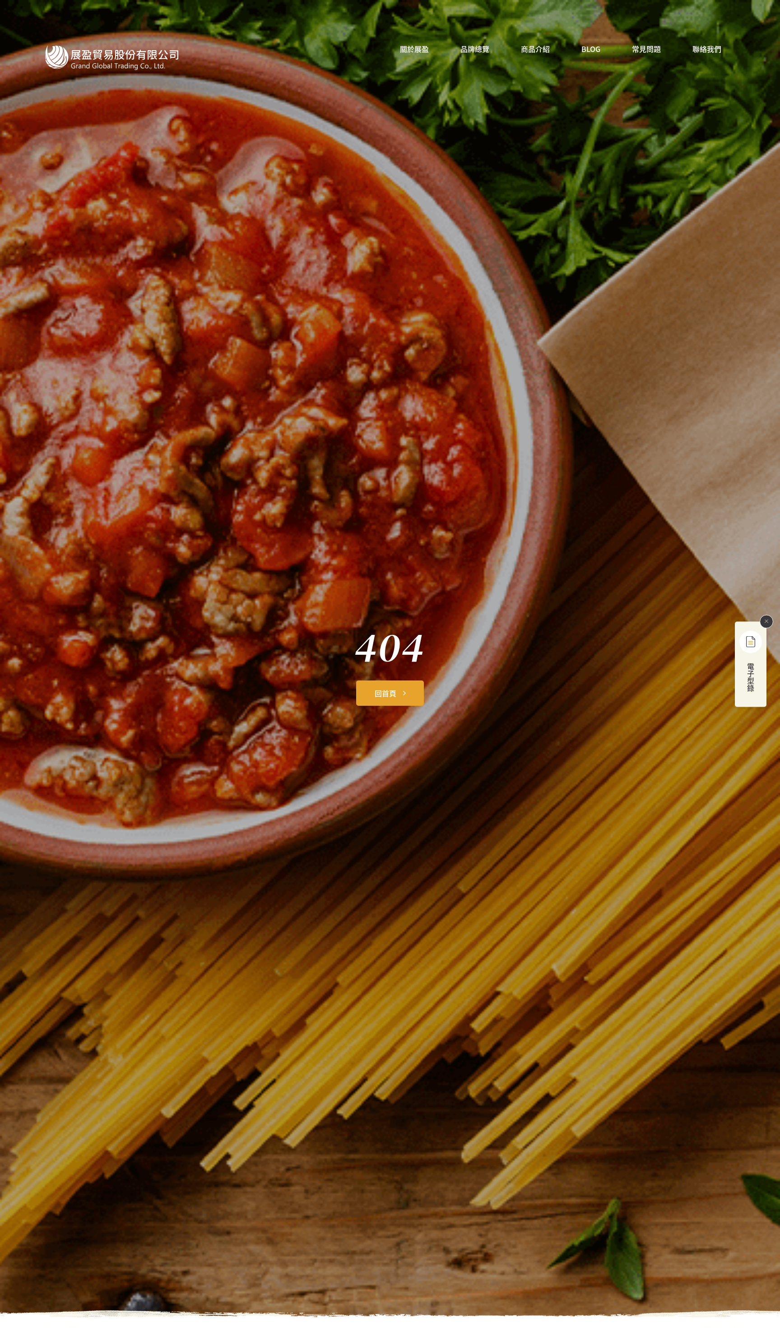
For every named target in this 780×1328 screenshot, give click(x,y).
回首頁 (385, 693)
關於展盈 (414, 49)
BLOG (590, 49)
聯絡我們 (706, 49)
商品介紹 (535, 49)
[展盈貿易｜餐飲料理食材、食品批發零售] (111, 57)
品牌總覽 (474, 49)
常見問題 (646, 49)
